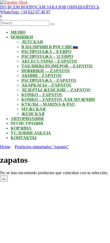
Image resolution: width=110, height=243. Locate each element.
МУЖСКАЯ (33, 109)
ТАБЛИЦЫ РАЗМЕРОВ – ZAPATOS (57, 66)
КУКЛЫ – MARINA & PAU (48, 104)
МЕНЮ (18, 32)
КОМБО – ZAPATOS (41, 94)
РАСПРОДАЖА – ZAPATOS (48, 80)
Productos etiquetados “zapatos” (42, 146)
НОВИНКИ (22, 37)
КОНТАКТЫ (24, 137)
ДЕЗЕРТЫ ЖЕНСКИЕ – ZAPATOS (56, 90)
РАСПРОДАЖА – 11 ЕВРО (47, 56)
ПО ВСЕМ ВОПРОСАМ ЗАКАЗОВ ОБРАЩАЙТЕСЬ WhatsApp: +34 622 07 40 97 (49, 9)
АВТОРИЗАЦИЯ (27, 118)
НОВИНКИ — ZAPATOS (45, 71)
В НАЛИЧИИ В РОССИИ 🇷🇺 (49, 47)
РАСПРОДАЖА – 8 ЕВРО (46, 51)
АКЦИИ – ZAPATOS (41, 75)
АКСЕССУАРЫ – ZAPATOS (49, 61)
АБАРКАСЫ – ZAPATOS (46, 85)
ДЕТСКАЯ (32, 42)
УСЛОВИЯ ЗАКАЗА (31, 133)
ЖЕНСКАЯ (33, 114)
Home (5, 146)
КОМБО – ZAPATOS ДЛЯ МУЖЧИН (58, 99)
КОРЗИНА (21, 128)
